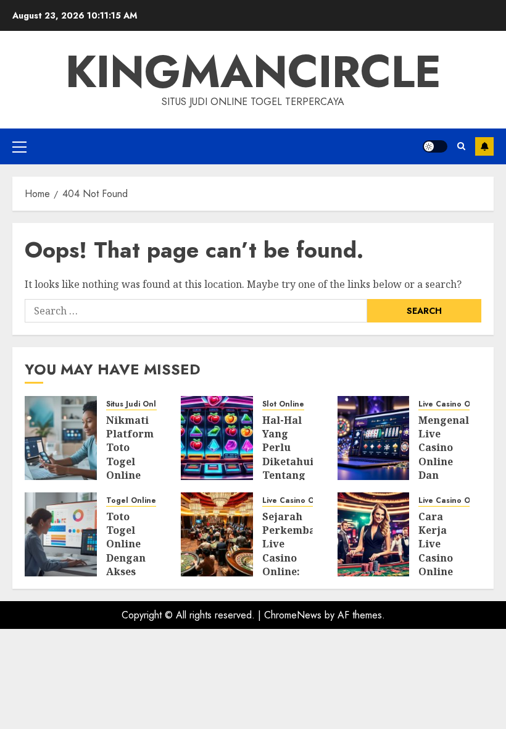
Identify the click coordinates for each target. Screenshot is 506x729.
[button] (19, 146)
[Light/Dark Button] (435, 146)
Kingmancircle (253, 72)
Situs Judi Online (137, 404)
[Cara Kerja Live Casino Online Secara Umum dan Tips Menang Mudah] (374, 534)
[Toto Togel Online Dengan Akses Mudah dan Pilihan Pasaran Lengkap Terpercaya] (61, 534)
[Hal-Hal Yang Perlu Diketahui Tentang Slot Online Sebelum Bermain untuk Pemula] (217, 438)
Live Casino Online (453, 404)
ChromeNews (292, 615)
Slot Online (283, 404)
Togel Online (131, 500)
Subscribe (484, 146)
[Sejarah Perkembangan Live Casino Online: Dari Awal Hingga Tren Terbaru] (217, 534)
